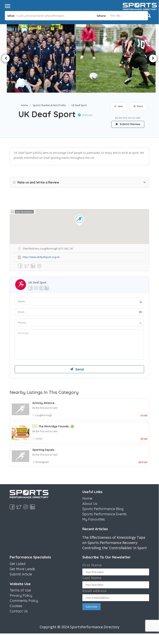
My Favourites (93, 519)
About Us (89, 503)
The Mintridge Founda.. (55, 426)
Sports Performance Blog (102, 509)
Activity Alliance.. (44, 403)
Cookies (16, 606)
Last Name (91, 577)
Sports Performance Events (104, 514)
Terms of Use (20, 590)
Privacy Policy (21, 595)
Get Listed (17, 564)
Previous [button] (6, 58)
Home (24, 105)
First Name (92, 565)
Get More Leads (22, 569)
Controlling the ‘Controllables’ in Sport (114, 547)
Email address (94, 590)
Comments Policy (24, 600)
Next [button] (153, 58)
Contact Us (19, 611)
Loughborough (43, 415)
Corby (38, 438)
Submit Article (21, 574)
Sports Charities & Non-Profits (49, 105)
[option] (43, 58)
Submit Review (129, 124)
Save (120, 106)
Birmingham (42, 462)
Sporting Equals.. (44, 449)
